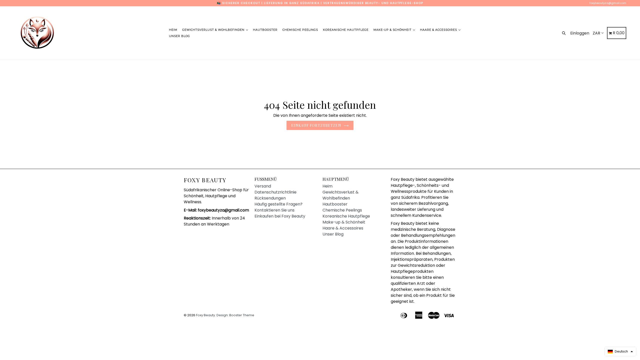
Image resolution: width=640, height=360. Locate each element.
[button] (620, 351)
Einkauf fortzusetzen (316, 125)
